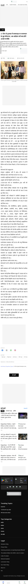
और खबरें (14, 375)
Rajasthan (8, 366)
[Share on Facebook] (2, 350)
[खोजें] (27, 2)
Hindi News (3, 366)
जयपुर (3, 29)
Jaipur (12, 366)
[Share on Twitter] (6, 350)
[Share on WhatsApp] (11, 350)
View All (25, 408)
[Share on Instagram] (15, 350)
